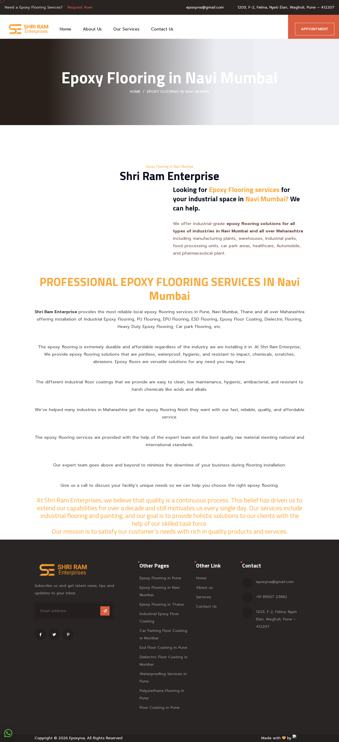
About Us (92, 29)
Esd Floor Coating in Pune (163, 647)
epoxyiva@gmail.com (205, 7)
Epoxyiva (77, 738)
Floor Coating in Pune (159, 707)
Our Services (126, 29)
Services (203, 597)
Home (65, 29)
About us (204, 587)
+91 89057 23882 (271, 597)
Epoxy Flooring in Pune (160, 578)
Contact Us (162, 29)
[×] (8, 733)
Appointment (314, 29)
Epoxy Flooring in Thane (162, 604)
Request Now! (80, 7)
